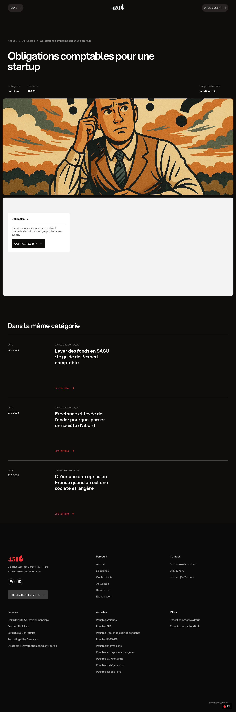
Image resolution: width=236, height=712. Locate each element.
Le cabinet (102, 570)
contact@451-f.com (182, 577)
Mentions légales (218, 702)
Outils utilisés (104, 577)
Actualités (102, 583)
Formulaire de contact (183, 564)
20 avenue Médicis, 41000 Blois (24, 571)
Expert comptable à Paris (185, 620)
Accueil (100, 564)
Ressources (103, 590)
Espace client (104, 596)
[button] (226, 706)
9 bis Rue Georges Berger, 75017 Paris (28, 566)
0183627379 (177, 570)
